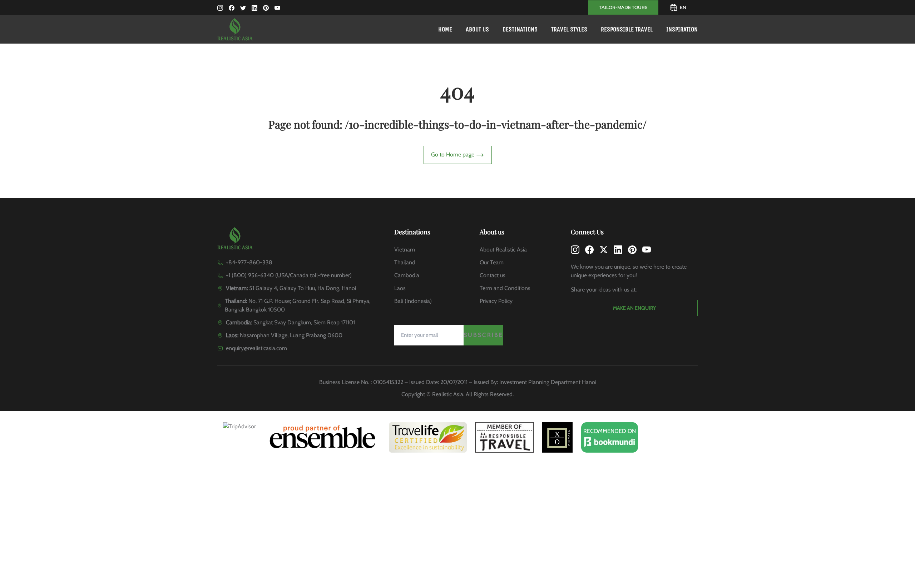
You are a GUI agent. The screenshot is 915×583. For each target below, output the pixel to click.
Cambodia (406, 275)
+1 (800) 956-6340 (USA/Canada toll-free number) (289, 275)
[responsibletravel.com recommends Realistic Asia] (504, 437)
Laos (400, 288)
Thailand (404, 262)
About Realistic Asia (503, 249)
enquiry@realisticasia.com (256, 348)
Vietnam (404, 249)
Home (445, 29)
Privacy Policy (496, 301)
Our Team (492, 262)
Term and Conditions (505, 288)
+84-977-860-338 (249, 262)
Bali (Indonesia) (413, 301)
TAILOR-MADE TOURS (623, 7)
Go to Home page (453, 154)
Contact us (492, 275)
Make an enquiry (634, 308)
